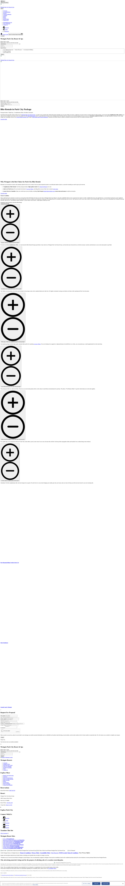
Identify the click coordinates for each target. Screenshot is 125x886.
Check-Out (3, 722)
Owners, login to (13, 847)
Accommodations (6, 12)
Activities (5, 15)
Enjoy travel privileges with (13, 842)
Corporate (5, 762)
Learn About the (11, 845)
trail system (55, 189)
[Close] (122, 883)
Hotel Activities (6, 780)
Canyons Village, (29, 189)
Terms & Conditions (25, 853)
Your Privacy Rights (84, 853)
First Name (3, 715)
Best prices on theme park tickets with (13, 840)
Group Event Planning (7, 785)
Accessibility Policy (45, 853)
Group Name (3, 725)
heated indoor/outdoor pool (49, 191)
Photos (4, 17)
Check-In (2, 720)
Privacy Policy (35, 853)
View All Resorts (6, 23)
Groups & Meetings (7, 14)
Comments (3, 727)
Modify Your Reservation (8, 775)
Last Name (3, 716)
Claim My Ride (4, 119)
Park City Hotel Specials (8, 779)
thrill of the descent (31, 115)
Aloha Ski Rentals (43, 186)
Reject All (96, 883)
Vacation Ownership (7, 767)
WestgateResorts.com (7, 22)
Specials (5, 13)
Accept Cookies (105, 883)
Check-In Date (4, 103)
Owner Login (5, 34)
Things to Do (6, 20)
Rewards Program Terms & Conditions (7, 875)
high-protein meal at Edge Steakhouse (40, 117)
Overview (5, 10)
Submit (2, 737)
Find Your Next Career (7, 765)
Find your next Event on (11, 843)
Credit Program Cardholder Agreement (20, 875)
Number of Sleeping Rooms (6, 723)
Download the (12, 848)
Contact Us (5, 24)
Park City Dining (6, 783)
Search (2, 106)
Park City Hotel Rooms (8, 777)
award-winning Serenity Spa (22, 117)
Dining (4, 16)
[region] (62, 883)
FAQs (4, 768)
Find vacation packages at (13, 841)
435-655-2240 (10, 802)
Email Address (4, 719)
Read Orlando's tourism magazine (13, 844)
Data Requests (55, 853)
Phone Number (4, 718)
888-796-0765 (12, 790)
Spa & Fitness (6, 19)
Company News (6, 764)
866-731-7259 (9, 805)
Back (2, 8)
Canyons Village (37, 344)
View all (8, 838)
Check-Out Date (4, 104)
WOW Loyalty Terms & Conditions (68, 853)
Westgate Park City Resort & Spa (28, 114)
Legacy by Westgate (7, 766)
